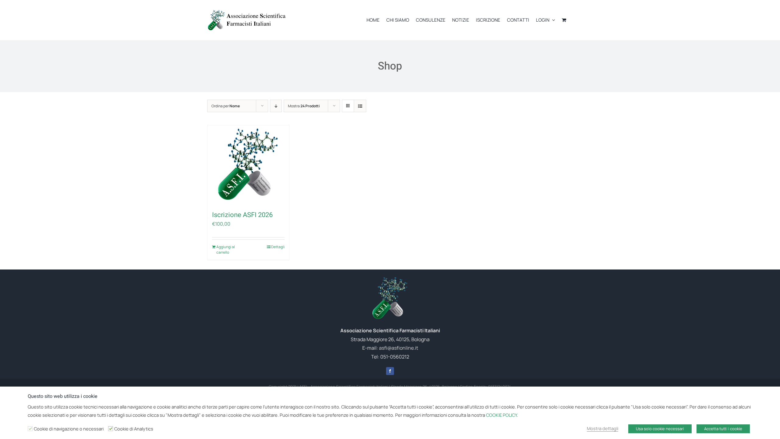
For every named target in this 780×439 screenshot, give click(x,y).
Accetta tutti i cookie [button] (723, 428)
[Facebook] (390, 371)
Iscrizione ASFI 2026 (242, 215)
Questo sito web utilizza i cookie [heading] (63, 396)
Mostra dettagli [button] (602, 428)
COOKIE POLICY (501, 415)
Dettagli (278, 246)
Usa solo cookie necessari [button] (660, 428)
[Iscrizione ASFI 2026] (248, 165)
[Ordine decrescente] (276, 106)
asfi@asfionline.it (398, 347)
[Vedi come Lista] (360, 106)
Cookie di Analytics (133, 429)
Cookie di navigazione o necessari (69, 429)
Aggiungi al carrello (225, 249)
